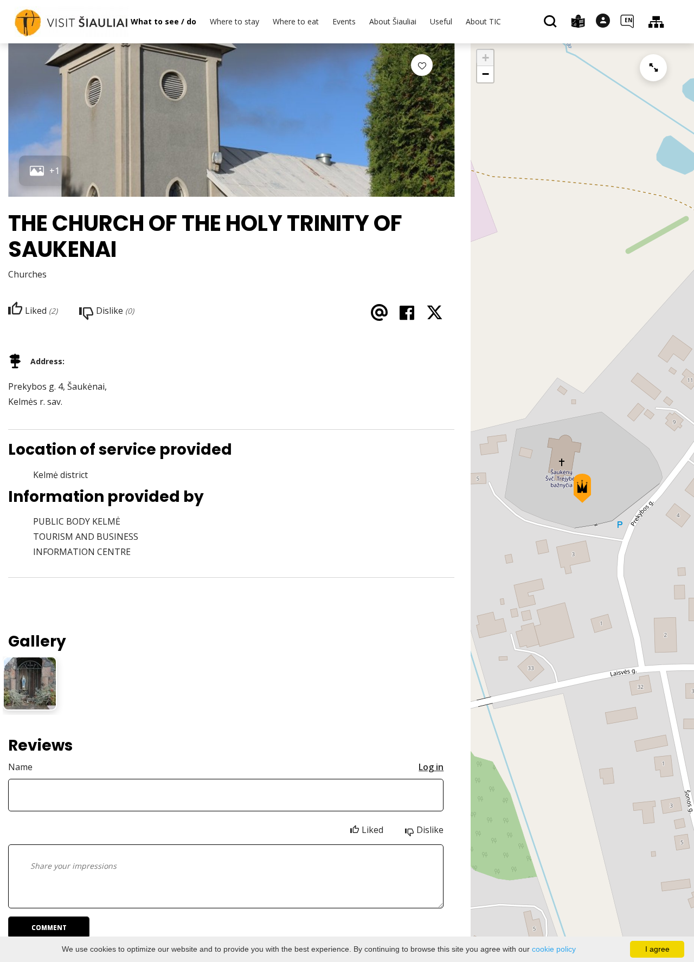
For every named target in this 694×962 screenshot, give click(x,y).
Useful (441, 21)
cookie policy (554, 949)
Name (20, 767)
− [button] (485, 74)
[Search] (552, 22)
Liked (372, 830)
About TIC (483, 21)
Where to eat (296, 21)
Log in (431, 767)
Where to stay (234, 21)
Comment (49, 927)
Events (344, 21)
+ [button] (485, 57)
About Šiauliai (392, 21)
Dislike (430, 830)
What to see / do (163, 21)
